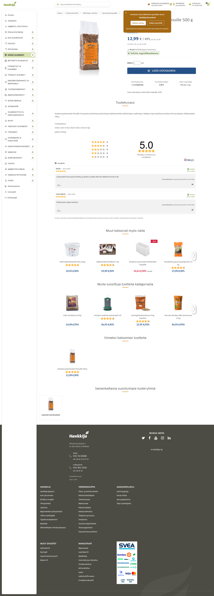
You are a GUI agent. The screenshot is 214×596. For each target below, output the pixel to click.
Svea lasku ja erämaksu (88, 560)
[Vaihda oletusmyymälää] (171, 4)
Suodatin (61, 163)
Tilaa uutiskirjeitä (124, 503)
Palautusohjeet (85, 507)
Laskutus (43, 507)
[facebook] (150, 438)
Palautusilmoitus (86, 511)
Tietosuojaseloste (86, 527)
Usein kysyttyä (122, 491)
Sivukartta (83, 519)
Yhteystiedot (45, 503)
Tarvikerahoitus (85, 564)
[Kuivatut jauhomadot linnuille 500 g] (89, 47)
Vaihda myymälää (155, 23)
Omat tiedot (122, 495)
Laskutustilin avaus (86, 576)
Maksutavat (83, 503)
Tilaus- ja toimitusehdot (88, 491)
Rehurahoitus (84, 568)
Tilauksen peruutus (86, 515)
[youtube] (156, 438)
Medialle (43, 523)
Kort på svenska (46, 495)
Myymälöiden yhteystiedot (51, 511)
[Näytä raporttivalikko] (192, 185)
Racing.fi (43, 552)
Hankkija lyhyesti (47, 491)
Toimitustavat (84, 499)
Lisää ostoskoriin (163, 70)
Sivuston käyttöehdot (87, 523)
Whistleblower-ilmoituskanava (53, 527)
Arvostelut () (132, 33)
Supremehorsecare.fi (49, 556)
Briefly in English (47, 499)
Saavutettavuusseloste (88, 531)
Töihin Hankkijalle (47, 515)
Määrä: (130, 63)
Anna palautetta (123, 499)
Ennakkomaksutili (86, 580)
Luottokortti (84, 552)
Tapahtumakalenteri (48, 519)
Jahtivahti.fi (45, 548)
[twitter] (144, 438)
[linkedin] (170, 438)
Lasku (81, 572)
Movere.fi (44, 560)
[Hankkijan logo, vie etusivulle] (10, 3)
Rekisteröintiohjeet (86, 495)
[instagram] (163, 438)
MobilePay (83, 556)
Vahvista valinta (138, 23)
